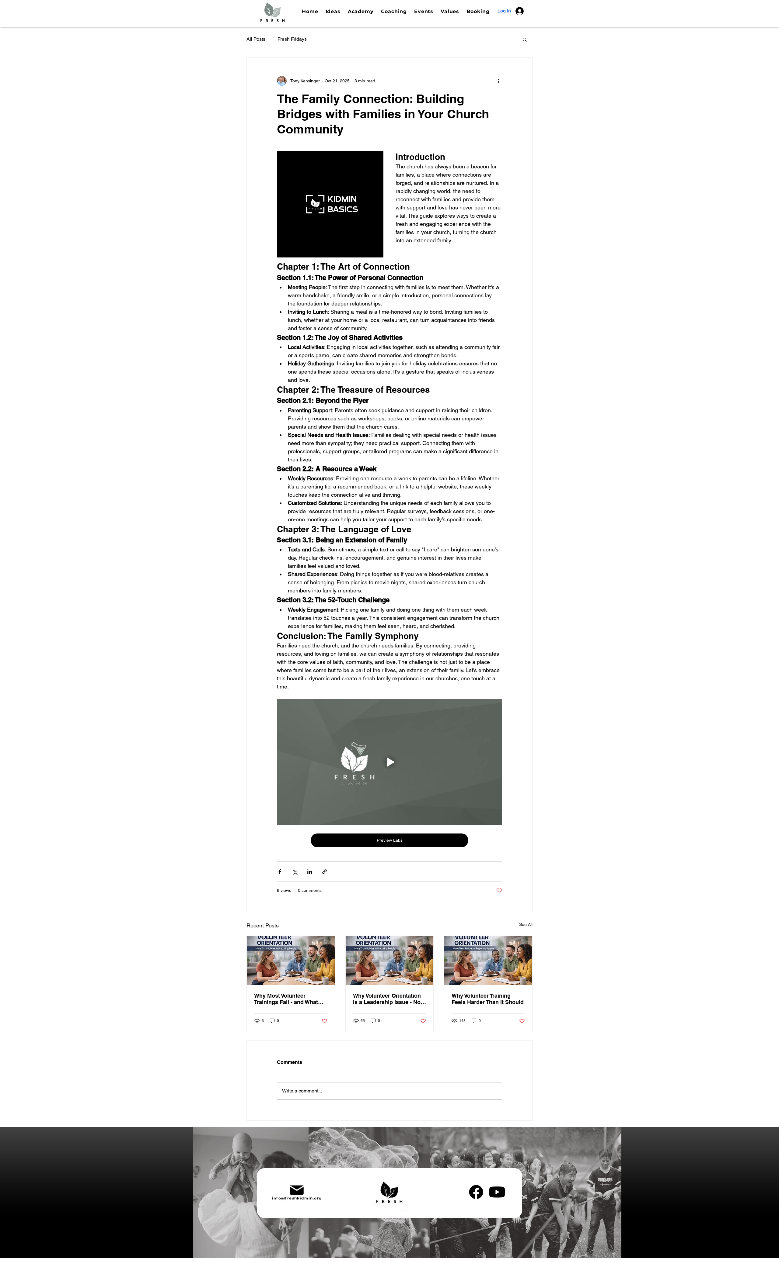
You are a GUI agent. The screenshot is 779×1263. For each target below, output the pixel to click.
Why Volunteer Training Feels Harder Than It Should (488, 998)
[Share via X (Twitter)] (295, 872)
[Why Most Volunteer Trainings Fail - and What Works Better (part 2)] (291, 960)
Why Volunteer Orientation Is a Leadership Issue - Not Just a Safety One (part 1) (387, 998)
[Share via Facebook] (280, 872)
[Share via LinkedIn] (310, 872)
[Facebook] (476, 1192)
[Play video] (389, 762)
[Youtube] (497, 1192)
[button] (525, 39)
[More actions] (498, 81)
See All (526, 924)
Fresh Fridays (292, 39)
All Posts (255, 39)
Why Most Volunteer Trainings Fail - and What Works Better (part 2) (286, 998)
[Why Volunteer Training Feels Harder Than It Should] (488, 960)
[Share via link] (324, 872)
